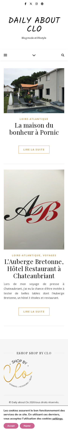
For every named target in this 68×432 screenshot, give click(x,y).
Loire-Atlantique (34, 119)
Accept (11, 425)
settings (57, 418)
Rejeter (27, 425)
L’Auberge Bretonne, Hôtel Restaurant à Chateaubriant (34, 268)
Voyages (49, 255)
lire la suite (34, 149)
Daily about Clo (34, 25)
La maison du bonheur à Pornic (34, 128)
